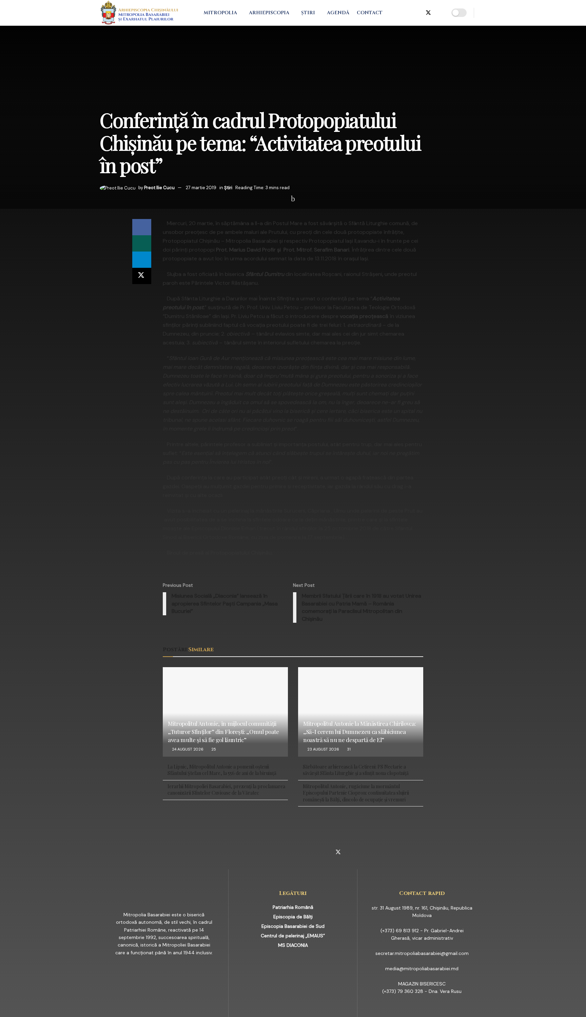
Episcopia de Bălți (293, 917)
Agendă (338, 12)
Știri (308, 12)
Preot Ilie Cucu (159, 188)
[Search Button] (483, 12)
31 (348, 749)
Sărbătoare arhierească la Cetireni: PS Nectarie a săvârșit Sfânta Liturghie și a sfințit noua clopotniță (356, 770)
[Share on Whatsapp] (141, 243)
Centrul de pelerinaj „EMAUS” (293, 936)
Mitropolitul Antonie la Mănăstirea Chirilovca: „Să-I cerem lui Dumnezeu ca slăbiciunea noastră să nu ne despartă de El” (359, 731)
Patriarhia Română (293, 907)
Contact (370, 12)
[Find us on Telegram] (417, 13)
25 (213, 749)
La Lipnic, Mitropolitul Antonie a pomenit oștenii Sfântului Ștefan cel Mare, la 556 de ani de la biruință (222, 770)
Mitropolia (220, 12)
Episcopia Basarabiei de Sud (293, 926)
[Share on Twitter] (141, 276)
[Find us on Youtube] (440, 13)
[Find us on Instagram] (406, 13)
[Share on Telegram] (141, 260)
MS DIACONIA (293, 945)
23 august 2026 (322, 749)
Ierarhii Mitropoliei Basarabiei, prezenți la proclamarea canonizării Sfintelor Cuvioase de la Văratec (226, 789)
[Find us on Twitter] (428, 13)
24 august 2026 (187, 749)
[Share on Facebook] (141, 227)
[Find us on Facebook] (395, 13)
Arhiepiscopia (269, 12)
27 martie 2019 (201, 188)
